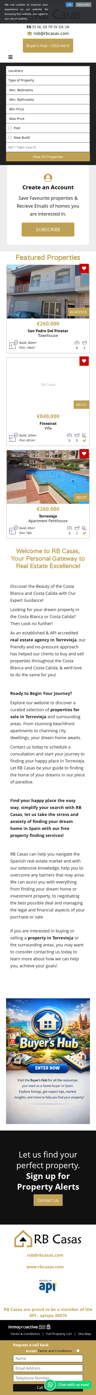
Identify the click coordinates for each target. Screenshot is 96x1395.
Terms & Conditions (25, 1334)
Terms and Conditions (55, 1351)
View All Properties (48, 156)
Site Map (84, 1334)
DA (61, 26)
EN (29, 26)
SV (56, 26)
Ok (69, 4)
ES (34, 26)
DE (45, 26)
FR (50, 26)
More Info (83, 4)
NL (39, 26)
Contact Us (48, 1200)
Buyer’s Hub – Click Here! (48, 45)
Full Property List (59, 1334)
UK (67, 26)
